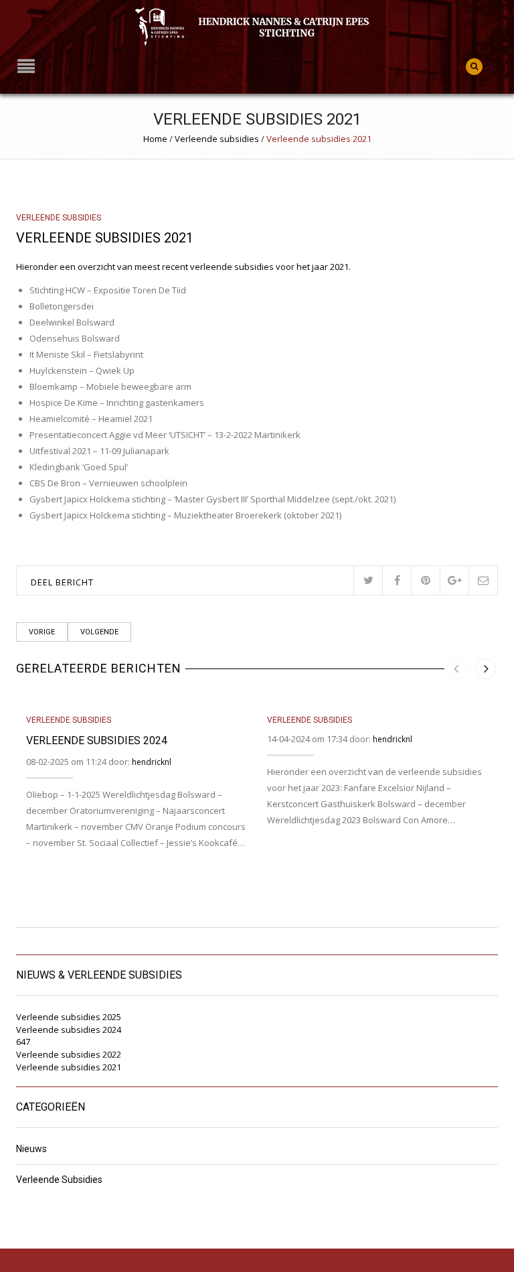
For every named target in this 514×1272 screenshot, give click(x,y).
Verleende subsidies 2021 (68, 1067)
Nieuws (31, 1149)
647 (23, 1042)
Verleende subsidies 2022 (68, 1054)
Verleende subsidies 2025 (68, 1017)
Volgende (99, 632)
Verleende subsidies (217, 139)
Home (155, 139)
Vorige (42, 632)
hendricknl (151, 762)
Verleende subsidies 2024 (96, 740)
